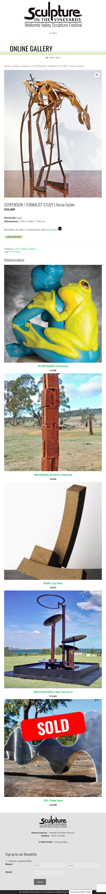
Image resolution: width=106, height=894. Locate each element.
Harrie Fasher (14, 251)
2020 (17, 249)
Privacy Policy (61, 842)
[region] (53, 46)
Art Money (51, 229)
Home (7, 66)
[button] (55, 57)
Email (9, 872)
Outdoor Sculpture (21, 66)
